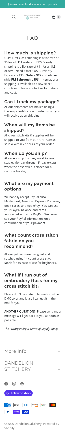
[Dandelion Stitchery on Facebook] (8, 384)
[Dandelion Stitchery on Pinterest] (24, 384)
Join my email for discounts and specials (32, 4)
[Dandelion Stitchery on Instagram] (16, 384)
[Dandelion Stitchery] (32, 16)
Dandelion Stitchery (28, 424)
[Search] (13, 17)
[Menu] (6, 17)
